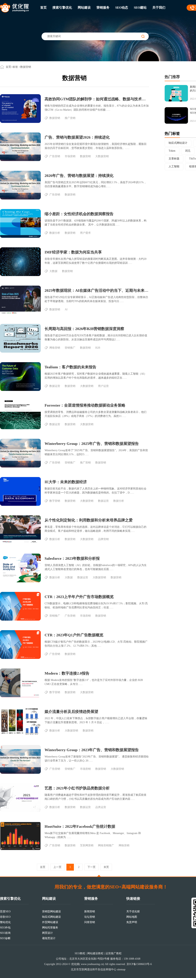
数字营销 (54, 500)
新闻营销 (89, 911)
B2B (97, 347)
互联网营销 (86, 845)
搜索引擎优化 (62, 7)
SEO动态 (121, 7)
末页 (106, 867)
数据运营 (54, 386)
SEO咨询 (5, 932)
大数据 (53, 271)
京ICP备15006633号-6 (139, 964)
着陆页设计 (49, 938)
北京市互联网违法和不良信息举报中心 (93, 969)
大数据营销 (102, 156)
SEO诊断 (5, 938)
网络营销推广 (106, 845)
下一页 (91, 867)
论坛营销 (89, 916)
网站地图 (131, 916)
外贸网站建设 (50, 922)
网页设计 (47, 932)
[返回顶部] (99, 876)
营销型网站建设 (51, 911)
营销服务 (102, 7)
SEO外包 (5, 927)
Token (172, 150)
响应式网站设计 (178, 142)
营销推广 (70, 347)
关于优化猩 (133, 911)
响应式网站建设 (51, 916)
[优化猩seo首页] (14, 7)
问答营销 (89, 922)
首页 (43, 7)
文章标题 (174, 158)
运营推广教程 (113, 953)
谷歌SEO (5, 916)
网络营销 (54, 347)
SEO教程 (80, 953)
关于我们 (158, 7)
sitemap (121, 969)
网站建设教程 (95, 953)
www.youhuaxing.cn (92, 964)
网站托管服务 (50, 927)
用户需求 (85, 232)
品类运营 (100, 807)
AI (66, 309)
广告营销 (54, 156)
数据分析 (54, 232)
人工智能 (174, 166)
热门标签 (172, 133)
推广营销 (70, 118)
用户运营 (103, 386)
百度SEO (5, 911)
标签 (15, 66)
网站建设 (84, 7)
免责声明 (131, 922)
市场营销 (70, 156)
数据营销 (54, 118)
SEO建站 (140, 7)
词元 (187, 150)
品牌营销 (103, 539)
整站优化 (5, 922)
